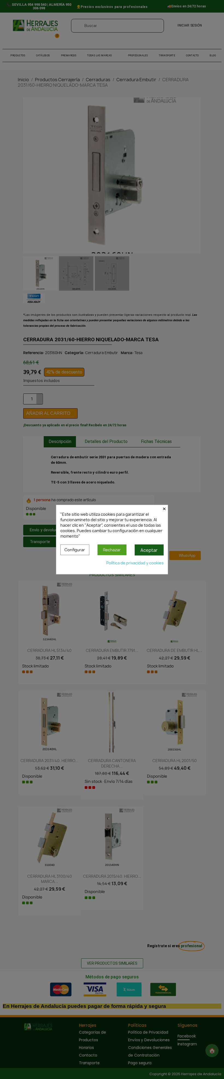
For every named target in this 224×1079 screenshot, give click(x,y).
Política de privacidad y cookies (135, 562)
